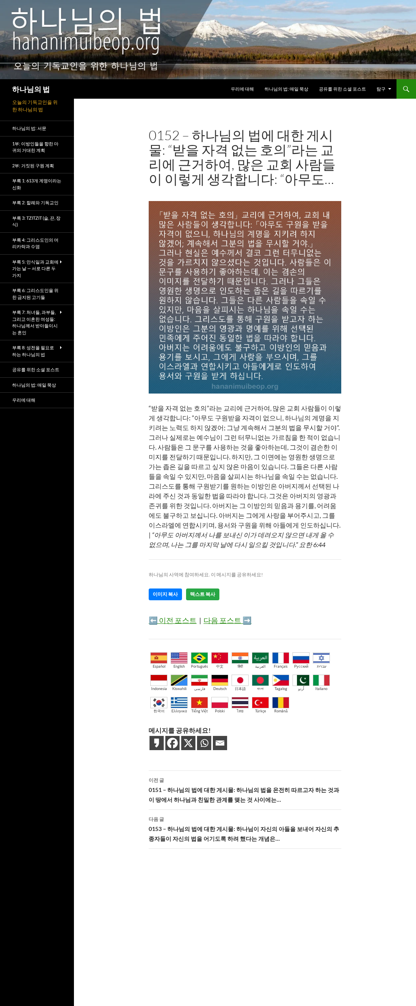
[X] (188, 743)
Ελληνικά (179, 711)
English (179, 666)
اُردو (301, 688)
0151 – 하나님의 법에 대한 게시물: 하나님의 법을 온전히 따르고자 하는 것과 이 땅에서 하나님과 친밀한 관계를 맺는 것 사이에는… (244, 790)
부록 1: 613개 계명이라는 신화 (36, 184)
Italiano (321, 688)
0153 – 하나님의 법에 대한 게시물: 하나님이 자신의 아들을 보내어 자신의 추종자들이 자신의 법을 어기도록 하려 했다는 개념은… (244, 829)
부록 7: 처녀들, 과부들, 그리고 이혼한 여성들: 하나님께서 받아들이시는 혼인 (35, 322)
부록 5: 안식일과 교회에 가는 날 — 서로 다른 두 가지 (35, 268)
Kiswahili (179, 688)
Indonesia (159, 688)
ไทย (240, 711)
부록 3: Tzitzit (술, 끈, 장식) (36, 221)
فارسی (199, 688)
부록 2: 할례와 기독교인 (35, 202)
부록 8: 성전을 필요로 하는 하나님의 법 (33, 351)
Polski (220, 711)
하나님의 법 (31, 88)
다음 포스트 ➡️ (227, 620)
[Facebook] (172, 743)
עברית (321, 666)
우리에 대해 (242, 88)
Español (159, 666)
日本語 (240, 688)
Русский (301, 666)
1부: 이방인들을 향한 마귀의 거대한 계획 (35, 147)
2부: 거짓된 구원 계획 (33, 165)
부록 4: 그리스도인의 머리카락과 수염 (35, 243)
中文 (219, 666)
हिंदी (240, 666)
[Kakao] (157, 743)
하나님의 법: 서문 (29, 128)
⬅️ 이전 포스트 (173, 620)
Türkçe (260, 711)
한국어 (159, 711)
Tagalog (281, 688)
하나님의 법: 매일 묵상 (286, 88)
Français (281, 666)
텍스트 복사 (202, 594)
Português (199, 666)
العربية (260, 666)
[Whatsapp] (204, 743)
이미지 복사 (165, 594)
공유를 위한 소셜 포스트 (342, 88)
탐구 (381, 88)
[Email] (220, 743)
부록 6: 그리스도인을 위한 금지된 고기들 (35, 294)
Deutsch (220, 688)
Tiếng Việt (199, 711)
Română (281, 711)
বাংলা (260, 688)
